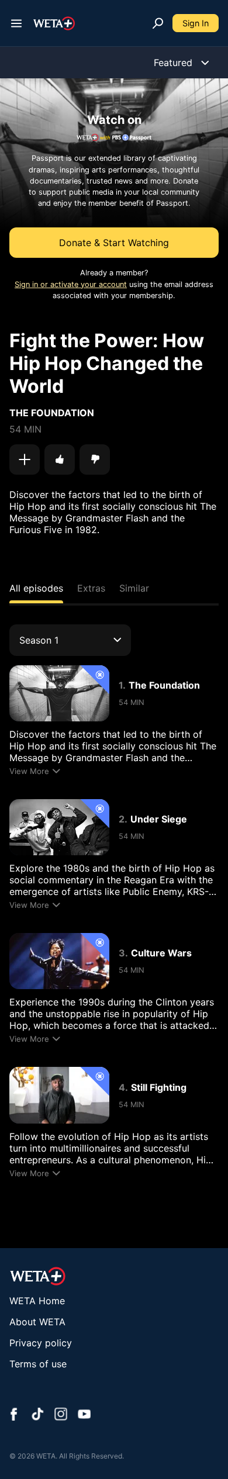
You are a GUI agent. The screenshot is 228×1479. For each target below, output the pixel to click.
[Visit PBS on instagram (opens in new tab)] (61, 1415)
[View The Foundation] (59, 693)
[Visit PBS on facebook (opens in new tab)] (14, 1415)
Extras (91, 588)
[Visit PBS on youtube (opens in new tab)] (84, 1415)
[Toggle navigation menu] (16, 23)
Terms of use (38, 1364)
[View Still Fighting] (59, 1095)
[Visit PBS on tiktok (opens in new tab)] (37, 1415)
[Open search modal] (158, 23)
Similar (134, 588)
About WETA (37, 1322)
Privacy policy (40, 1343)
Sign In (195, 23)
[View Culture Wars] (59, 961)
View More (29, 771)
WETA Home (37, 1301)
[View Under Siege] (59, 827)
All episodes (36, 588)
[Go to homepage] (54, 23)
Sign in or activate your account (71, 284)
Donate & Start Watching (114, 242)
